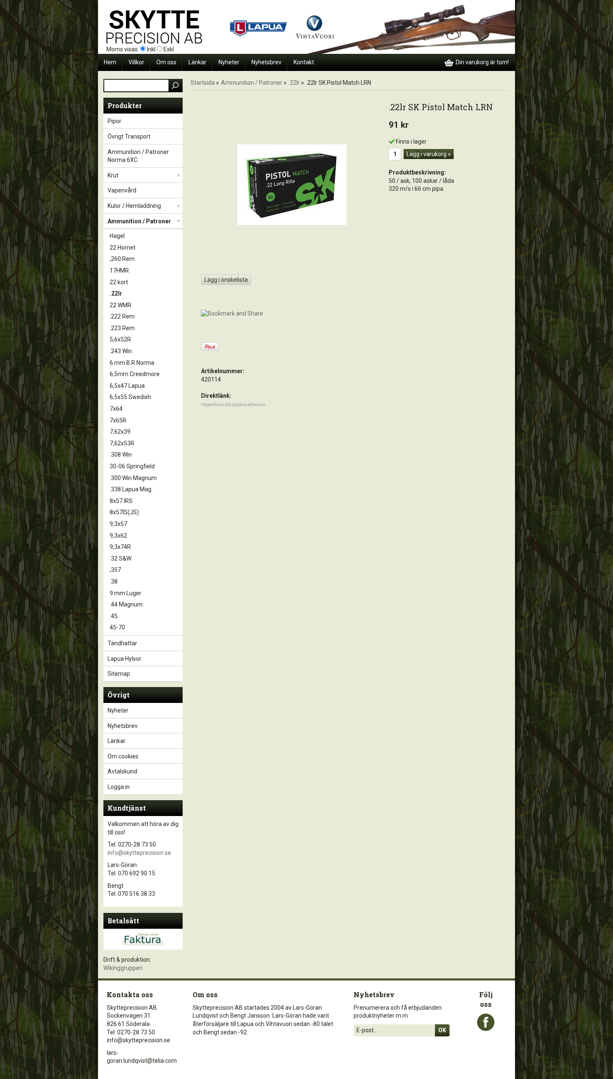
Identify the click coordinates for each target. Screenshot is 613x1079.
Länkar (197, 62)
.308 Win (121, 454)
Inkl (151, 49)
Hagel (117, 235)
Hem (110, 62)
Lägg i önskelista (226, 279)
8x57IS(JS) (124, 512)
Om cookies (123, 756)
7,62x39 (120, 431)
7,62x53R (122, 443)
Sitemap (119, 673)
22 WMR (120, 305)
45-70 (117, 627)
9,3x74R (120, 546)
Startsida (203, 82)
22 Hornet (123, 247)
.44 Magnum (126, 604)
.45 (114, 616)
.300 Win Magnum (133, 478)
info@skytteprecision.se (139, 852)
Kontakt (304, 62)
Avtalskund (122, 771)
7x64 (116, 408)
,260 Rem (122, 258)
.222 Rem (122, 316)
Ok (442, 1030)
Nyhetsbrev (266, 62)
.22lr (116, 293)
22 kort (119, 282)
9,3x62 (118, 535)
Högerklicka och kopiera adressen (233, 404)
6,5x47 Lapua (127, 385)
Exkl (168, 49)
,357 (115, 569)
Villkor (136, 62)
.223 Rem (122, 328)
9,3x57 (118, 524)
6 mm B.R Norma (132, 362)
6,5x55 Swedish (130, 397)
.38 (114, 581)
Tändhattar (122, 643)
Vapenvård (122, 190)
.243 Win (121, 351)
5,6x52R (120, 339)
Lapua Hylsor (124, 658)
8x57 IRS (121, 501)
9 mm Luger (125, 593)
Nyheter (229, 62)
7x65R (118, 420)
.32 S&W (120, 558)
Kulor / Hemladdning (134, 205)
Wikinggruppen (123, 968)
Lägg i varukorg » (429, 154)
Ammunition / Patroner (139, 221)
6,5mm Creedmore (135, 374)
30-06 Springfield (132, 466)
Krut (113, 175)
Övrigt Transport (129, 136)
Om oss (166, 62)
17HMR (119, 270)
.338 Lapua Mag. (131, 489)
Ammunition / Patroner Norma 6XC (138, 156)
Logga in (119, 786)
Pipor (114, 121)
